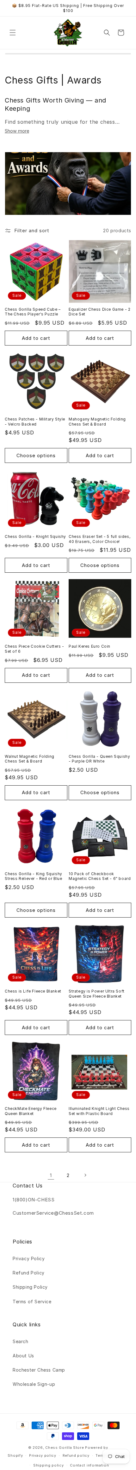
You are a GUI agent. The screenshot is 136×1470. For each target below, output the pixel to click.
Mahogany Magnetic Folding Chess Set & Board (97, 422)
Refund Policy (29, 1272)
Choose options (36, 455)
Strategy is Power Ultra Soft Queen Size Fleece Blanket (97, 994)
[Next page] (85, 1175)
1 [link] (51, 1175)
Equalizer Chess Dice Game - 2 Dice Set (99, 312)
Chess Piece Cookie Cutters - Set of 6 (34, 649)
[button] (13, 33)
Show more (17, 131)
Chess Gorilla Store (64, 1447)
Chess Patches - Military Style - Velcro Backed (35, 422)
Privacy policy (42, 1455)
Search (20, 1341)
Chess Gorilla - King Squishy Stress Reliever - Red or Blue (33, 876)
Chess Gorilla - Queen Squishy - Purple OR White (99, 759)
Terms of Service (32, 1301)
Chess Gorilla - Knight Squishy (35, 536)
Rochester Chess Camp (39, 1370)
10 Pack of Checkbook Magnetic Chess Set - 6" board (100, 876)
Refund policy (76, 1455)
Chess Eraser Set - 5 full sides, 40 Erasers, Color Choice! (99, 539)
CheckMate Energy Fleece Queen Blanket (31, 1111)
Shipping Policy (30, 1287)
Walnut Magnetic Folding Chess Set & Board (29, 759)
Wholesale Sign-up (34, 1384)
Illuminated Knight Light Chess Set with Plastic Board (99, 1111)
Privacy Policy (29, 1258)
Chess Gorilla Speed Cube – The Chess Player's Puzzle (33, 312)
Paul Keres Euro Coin (89, 646)
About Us (23, 1355)
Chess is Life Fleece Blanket (33, 991)
